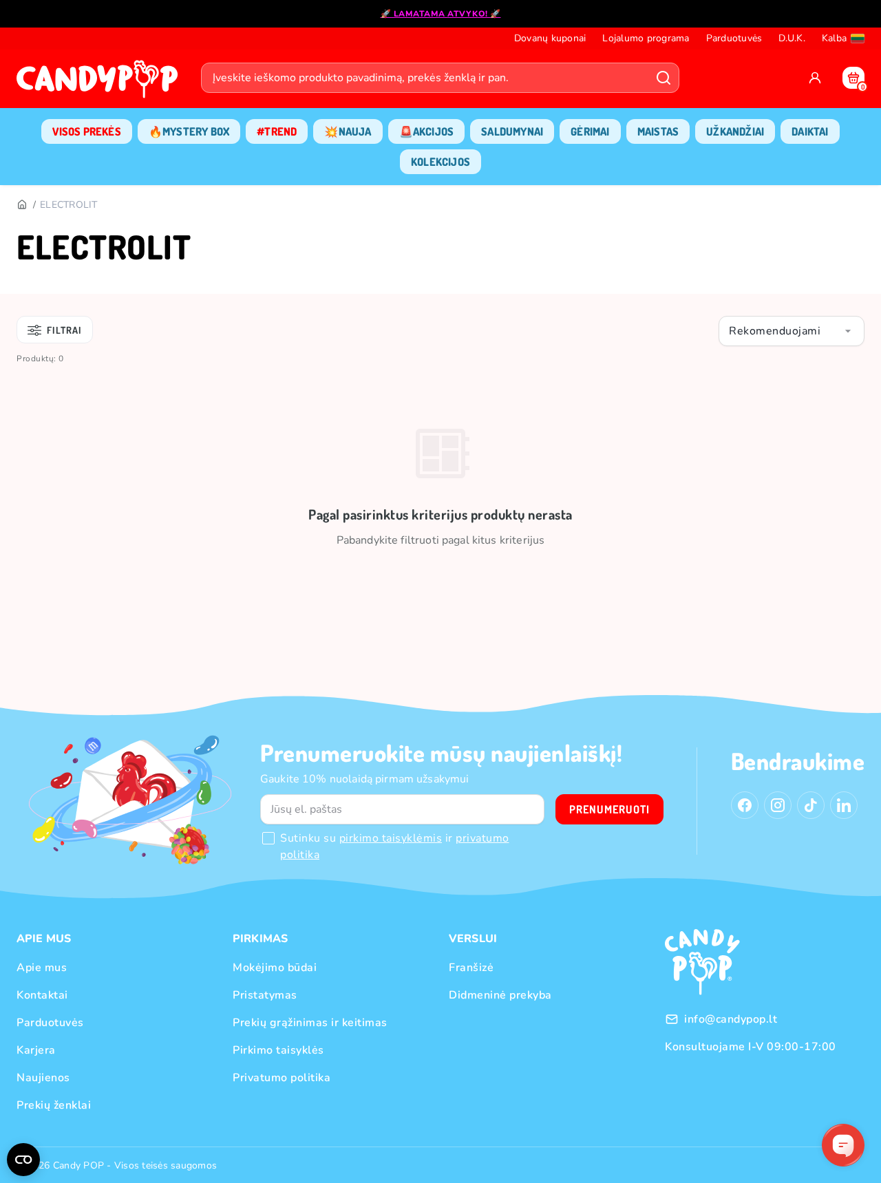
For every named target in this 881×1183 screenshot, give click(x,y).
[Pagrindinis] (21, 205)
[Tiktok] (811, 805)
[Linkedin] (844, 805)
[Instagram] (778, 805)
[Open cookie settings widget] (23, 1159)
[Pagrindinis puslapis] (100, 83)
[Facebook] (744, 805)
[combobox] (791, 331)
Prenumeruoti (609, 809)
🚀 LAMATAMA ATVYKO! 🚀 (441, 13)
